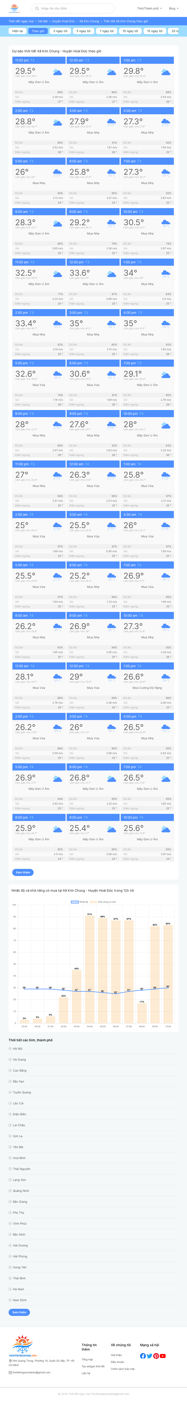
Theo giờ (38, 31)
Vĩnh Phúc (20, 1223)
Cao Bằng (19, 1070)
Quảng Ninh (21, 1191)
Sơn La (17, 1136)
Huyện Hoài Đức (63, 21)
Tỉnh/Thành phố (148, 8)
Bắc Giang (20, 1201)
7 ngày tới (107, 31)
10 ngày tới (130, 31)
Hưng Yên (19, 1267)
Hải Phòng (20, 1256)
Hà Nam (18, 1289)
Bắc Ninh (19, 1234)
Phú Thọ (18, 1212)
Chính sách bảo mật (123, 1368)
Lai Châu (19, 1125)
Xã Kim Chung (89, 21)
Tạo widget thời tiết (93, 1366)
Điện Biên (19, 1114)
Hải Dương (20, 1245)
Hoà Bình (19, 1158)
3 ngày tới (60, 31)
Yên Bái (18, 1147)
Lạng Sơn (19, 1180)
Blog (172, 8)
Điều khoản (117, 1361)
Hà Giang (19, 1059)
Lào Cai (18, 1103)
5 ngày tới (84, 31)
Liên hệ (86, 1373)
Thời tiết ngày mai (21, 21)
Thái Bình (19, 1278)
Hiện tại (17, 31)
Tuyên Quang (22, 1092)
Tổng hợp (87, 1359)
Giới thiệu (116, 1355)
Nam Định (19, 1300)
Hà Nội (43, 21)
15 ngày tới (155, 31)
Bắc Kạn (18, 1081)
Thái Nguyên (21, 1169)
